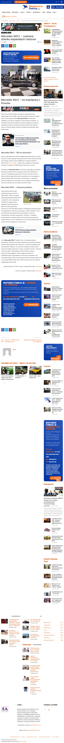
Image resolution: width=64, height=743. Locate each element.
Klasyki (18, 20)
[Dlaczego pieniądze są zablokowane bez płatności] (47, 382)
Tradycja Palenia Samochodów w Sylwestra (56, 315)
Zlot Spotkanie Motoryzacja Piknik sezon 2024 (34, 636)
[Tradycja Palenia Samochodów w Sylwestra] (47, 315)
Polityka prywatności (15, 737)
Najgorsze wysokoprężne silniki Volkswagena (56, 193)
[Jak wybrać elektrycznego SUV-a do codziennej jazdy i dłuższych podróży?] (47, 246)
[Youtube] (61, 2)
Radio (22, 12)
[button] (56, 1)
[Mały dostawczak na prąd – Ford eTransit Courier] (47, 275)
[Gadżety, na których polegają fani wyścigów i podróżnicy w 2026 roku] (47, 409)
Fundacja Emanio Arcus (31, 737)
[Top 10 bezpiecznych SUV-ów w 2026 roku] (25, 621)
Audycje (28, 12)
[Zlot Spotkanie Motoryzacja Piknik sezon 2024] (25, 636)
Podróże (47, 366)
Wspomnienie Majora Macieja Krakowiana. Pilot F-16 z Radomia (57, 323)
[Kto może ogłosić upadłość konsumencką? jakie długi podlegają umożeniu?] (25, 678)
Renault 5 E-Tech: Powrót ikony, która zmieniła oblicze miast (57, 267)
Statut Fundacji (55, 737)
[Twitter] (6, 45)
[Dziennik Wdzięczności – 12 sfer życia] (47, 593)
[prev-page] (2, 383)
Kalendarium (48, 484)
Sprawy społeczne (51, 86)
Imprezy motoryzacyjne (50, 77)
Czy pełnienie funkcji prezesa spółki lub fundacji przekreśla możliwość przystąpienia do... (35, 668)
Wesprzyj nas (33, 305)
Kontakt (23, 737)
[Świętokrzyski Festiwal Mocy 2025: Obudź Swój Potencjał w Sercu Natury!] (47, 537)
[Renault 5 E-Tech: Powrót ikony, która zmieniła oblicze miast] (47, 267)
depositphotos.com (35, 725)
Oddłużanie (55, 359)
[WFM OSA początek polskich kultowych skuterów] (47, 201)
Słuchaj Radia (22, 2)
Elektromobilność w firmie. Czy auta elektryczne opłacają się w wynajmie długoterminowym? (57, 257)
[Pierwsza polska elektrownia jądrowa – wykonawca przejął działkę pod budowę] (47, 59)
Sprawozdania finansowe (44, 737)
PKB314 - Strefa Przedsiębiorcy (50, 25)
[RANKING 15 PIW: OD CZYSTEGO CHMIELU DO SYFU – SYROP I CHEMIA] (25, 628)
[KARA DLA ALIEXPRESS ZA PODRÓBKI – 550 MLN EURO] (47, 51)
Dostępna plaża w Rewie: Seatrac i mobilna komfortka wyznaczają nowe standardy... (56, 133)
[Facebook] (59, 2)
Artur (5, 42)
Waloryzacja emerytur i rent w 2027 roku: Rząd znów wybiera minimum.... (53, 102)
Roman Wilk (46, 506)
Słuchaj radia (32, 57)
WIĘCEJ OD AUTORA (28, 363)
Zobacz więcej (23, 741)
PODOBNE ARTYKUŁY (9, 363)
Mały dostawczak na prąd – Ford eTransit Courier (56, 275)
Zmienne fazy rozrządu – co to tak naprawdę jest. (57, 223)
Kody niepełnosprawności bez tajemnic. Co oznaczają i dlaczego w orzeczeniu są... (57, 122)
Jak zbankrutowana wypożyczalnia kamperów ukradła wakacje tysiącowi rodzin (56, 372)
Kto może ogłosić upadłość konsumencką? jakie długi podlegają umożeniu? (35, 679)
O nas (53, 12)
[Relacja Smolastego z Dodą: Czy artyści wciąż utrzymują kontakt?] (47, 296)
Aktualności (15, 12)
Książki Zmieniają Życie (50, 560)
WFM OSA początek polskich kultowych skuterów (56, 201)
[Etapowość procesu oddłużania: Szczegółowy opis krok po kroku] (25, 689)
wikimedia (39, 266)
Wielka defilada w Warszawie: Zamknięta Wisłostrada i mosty (57, 288)
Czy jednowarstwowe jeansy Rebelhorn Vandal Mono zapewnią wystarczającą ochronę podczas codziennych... (14, 622)
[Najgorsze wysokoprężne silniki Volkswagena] (47, 193)
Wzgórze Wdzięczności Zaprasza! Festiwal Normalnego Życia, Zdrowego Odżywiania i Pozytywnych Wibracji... (57, 548)
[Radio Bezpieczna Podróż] (32, 7)
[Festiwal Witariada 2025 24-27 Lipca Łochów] (47, 529)
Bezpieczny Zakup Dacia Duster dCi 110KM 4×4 (33, 340)
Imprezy (47, 284)
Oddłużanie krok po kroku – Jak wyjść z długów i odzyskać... (35, 650)
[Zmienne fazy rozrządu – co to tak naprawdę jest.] (47, 223)
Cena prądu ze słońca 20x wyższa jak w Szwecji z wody (57, 69)
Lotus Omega (12, 163)
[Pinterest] (10, 45)
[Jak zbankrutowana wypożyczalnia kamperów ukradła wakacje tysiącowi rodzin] (47, 371)
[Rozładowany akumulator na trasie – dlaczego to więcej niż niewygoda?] (4, 632)
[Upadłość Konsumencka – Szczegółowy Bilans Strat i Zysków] (25, 657)
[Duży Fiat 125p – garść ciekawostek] (35, 370)
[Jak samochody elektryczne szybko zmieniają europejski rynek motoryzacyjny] (47, 237)
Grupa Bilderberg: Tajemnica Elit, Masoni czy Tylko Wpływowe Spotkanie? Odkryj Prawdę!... (57, 32)
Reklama (49, 12)
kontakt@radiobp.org (34, 730)
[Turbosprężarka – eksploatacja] (47, 216)
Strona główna (6, 12)
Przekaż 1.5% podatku (11, 16)
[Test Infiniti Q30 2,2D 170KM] (47, 209)
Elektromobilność (50, 232)
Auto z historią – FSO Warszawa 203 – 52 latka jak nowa (10, 340)
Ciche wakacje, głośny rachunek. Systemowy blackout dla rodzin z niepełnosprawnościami (57, 153)
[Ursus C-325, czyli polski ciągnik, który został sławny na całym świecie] (7, 370)
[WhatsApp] (14, 45)
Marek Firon (46, 106)
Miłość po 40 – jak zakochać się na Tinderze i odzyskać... (57, 585)
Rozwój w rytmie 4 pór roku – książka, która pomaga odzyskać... (57, 600)
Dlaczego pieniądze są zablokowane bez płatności (57, 382)
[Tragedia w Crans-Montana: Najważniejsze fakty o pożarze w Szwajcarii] (47, 306)
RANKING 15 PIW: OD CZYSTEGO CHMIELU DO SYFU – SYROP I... (35, 628)
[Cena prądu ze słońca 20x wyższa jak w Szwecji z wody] (47, 69)
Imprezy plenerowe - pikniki (50, 495)
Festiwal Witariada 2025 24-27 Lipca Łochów (56, 530)
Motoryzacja (12, 20)
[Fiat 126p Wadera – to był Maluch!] (21, 370)
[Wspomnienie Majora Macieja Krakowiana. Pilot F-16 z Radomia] (47, 323)
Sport (43, 12)
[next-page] (5, 383)
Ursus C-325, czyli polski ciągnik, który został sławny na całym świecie (7, 377)
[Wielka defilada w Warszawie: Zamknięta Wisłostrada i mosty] (47, 288)
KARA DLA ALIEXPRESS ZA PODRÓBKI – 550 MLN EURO (57, 51)
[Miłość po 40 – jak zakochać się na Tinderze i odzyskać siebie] (47, 585)
